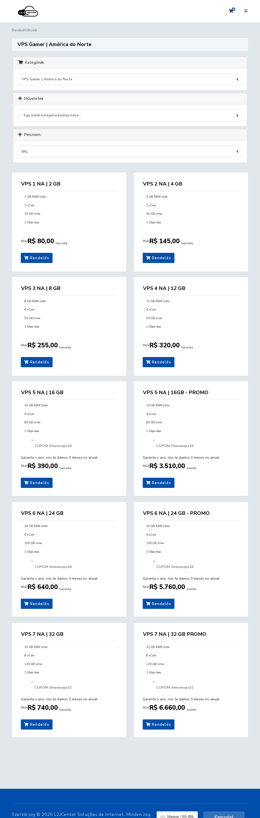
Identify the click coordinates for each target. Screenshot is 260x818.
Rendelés (39, 257)
